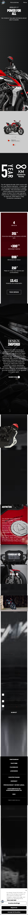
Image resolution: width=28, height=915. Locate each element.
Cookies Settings (14, 903)
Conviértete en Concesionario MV (14, 789)
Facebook (14, 767)
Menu (25, 2)
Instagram (14, 759)
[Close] (26, 890)
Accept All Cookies (14, 912)
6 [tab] (27, 612)
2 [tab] (20, 612)
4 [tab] (23, 612)
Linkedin (14, 771)
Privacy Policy (11, 707)
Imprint (14, 781)
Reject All (14, 907)
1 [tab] (19, 612)
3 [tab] (22, 612)
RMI (14, 794)
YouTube (14, 763)
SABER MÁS (13, 377)
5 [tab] (25, 612)
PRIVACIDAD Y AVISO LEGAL (14, 785)
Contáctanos (14, 777)
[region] (14, 901)
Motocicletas (14, 2)
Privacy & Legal (10, 900)
